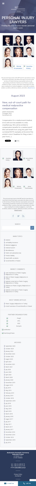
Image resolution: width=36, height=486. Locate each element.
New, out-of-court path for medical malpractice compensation (16, 105)
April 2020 (8, 375)
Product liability (9, 255)
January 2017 (9, 429)
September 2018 (10, 401)
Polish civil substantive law (13, 253)
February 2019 (9, 393)
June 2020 (8, 372)
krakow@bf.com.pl (19, 467)
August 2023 (9, 359)
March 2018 (9, 414)
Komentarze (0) (7, 115)
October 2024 (9, 349)
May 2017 (8, 424)
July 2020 (8, 369)
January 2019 (9, 395)
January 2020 (9, 380)
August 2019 (9, 385)
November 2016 (10, 435)
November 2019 (10, 382)
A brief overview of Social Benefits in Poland (18, 306)
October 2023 (9, 356)
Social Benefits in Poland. (12, 261)
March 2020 (9, 377)
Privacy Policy (18, 474)
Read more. (31, 88)
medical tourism (10, 248)
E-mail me (10, 483)
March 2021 (9, 367)
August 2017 (9, 419)
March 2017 (9, 427)
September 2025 (10, 346)
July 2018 (8, 403)
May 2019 (8, 390)
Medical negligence (11, 245)
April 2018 (8, 411)
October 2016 (9, 437)
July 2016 (8, 442)
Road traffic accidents (11, 258)
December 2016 (10, 432)
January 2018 (9, 416)
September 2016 (10, 440)
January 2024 (9, 351)
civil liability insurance (11, 242)
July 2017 (8, 422)
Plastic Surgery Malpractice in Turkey (15, 273)
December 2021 (10, 364)
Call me (28, 483)
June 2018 (8, 406)
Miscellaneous (9, 250)
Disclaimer (18, 476)
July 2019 (8, 388)
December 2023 (10, 354)
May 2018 (8, 408)
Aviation (7, 240)
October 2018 (9, 398)
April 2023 (8, 362)
